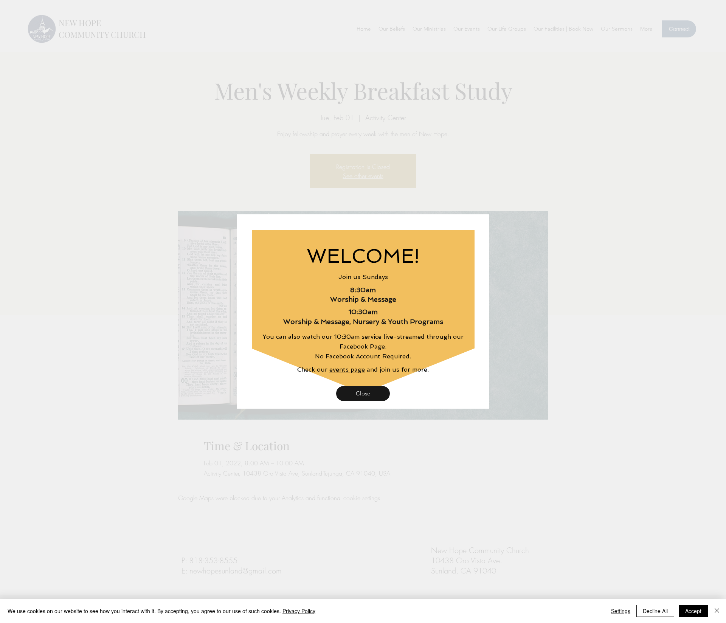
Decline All (655, 611)
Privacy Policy (298, 611)
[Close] (716, 611)
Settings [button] (620, 611)
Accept (693, 611)
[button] (363, 393)
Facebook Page (362, 346)
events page (347, 369)
